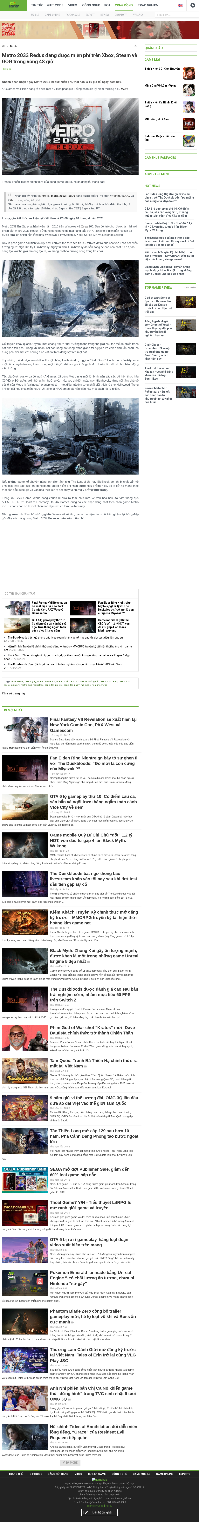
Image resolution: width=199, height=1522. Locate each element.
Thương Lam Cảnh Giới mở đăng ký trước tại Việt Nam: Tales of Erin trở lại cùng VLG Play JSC (93, 1355)
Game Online (164, 1474)
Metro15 (44, 195)
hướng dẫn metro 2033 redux (103, 681)
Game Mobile (141, 1474)
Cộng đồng (124, 5)
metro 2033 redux (46, 681)
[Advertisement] (70, 556)
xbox (13, 681)
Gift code (55, 5)
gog (34, 681)
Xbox (12, 200)
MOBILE (35, 14)
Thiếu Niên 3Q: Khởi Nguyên (162, 68)
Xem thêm (190, 287)
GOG (126, 195)
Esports (184, 1474)
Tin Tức (37, 5)
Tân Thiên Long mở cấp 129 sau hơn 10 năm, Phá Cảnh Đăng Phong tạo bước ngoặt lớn (94, 1136)
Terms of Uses (95, 1505)
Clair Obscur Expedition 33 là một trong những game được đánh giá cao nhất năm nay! (157, 351)
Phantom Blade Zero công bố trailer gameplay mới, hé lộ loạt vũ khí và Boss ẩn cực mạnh (93, 1316)
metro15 (60, 681)
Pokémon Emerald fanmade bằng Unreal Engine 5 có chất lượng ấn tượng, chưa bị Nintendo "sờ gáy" (92, 1278)
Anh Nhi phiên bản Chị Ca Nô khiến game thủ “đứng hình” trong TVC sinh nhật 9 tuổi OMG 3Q (93, 1393)
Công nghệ (91, 5)
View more (70, 1462)
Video (72, 5)
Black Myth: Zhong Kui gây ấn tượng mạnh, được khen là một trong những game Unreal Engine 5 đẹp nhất (94, 956)
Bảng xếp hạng (58, 1474)
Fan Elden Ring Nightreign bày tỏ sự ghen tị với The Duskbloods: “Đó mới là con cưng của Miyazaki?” (116, 608)
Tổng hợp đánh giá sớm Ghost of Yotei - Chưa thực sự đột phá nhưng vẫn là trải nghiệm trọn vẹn (158, 328)
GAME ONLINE (52, 14)
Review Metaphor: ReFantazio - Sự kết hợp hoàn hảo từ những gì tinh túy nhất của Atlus (158, 395)
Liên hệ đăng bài (102, 1512)
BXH (107, 5)
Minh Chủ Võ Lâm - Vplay (160, 85)
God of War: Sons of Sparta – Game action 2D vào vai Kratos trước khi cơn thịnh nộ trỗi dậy (158, 304)
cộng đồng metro (54, 685)
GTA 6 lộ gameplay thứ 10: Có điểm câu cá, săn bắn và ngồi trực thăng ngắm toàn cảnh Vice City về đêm (49, 625)
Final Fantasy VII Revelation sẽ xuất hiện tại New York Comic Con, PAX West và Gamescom (49, 608)
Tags (7, 681)
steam (20, 681)
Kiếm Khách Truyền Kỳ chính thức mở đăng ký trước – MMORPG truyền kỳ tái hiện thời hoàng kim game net (94, 917)
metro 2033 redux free (32, 685)
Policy (109, 1505)
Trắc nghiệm (148, 5)
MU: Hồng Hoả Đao (157, 119)
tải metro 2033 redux (76, 681)
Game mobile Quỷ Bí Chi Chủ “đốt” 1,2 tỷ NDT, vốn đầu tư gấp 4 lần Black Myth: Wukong (114, 625)
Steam (116, 195)
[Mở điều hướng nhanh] (135, 45)
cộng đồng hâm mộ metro (77, 685)
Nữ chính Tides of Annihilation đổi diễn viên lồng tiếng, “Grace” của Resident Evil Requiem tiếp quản (93, 1432)
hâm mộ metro (99, 685)
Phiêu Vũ (6, 69)
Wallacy (138, 14)
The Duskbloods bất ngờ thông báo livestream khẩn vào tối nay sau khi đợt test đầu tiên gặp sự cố (93, 879)
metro (28, 681)
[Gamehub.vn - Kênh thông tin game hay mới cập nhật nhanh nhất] (13, 5)
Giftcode (36, 1474)
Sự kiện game (97, 1474)
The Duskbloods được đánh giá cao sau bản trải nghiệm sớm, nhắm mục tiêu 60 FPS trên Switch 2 (94, 994)
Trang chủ (16, 1474)
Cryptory (121, 14)
